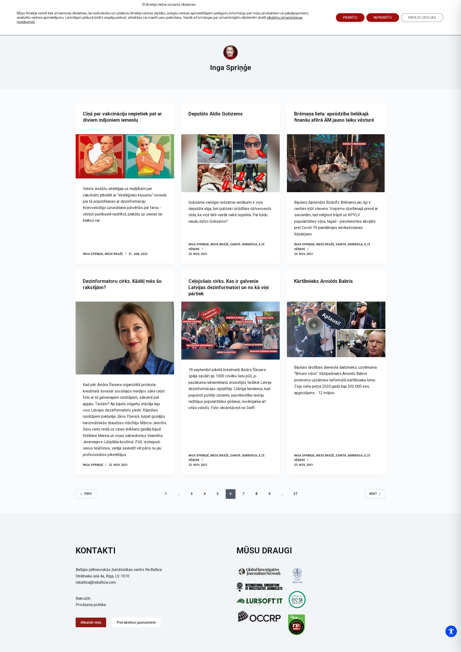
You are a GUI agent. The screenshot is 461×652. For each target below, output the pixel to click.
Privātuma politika (91, 604)
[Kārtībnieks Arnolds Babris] (336, 329)
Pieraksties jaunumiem (136, 622)
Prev (88, 493)
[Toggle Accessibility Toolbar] (451, 631)
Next (373, 493)
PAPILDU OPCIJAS (422, 17)
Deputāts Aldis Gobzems (215, 114)
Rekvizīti (83, 598)
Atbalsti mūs (90, 622)
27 (295, 494)
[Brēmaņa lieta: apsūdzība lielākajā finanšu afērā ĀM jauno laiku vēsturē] (336, 163)
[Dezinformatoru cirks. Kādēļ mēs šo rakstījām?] (125, 338)
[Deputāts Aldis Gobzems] (230, 163)
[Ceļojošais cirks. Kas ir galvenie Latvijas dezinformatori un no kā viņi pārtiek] (230, 331)
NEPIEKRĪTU (383, 17)
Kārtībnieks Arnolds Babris (323, 281)
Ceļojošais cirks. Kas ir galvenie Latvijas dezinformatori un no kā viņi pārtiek (228, 287)
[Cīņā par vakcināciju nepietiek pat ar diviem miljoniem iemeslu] (125, 156)
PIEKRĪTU (350, 17)
